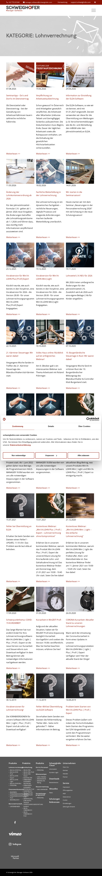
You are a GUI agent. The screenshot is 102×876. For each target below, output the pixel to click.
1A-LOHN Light (14, 780)
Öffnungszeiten (68, 790)
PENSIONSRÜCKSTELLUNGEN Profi (15, 797)
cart (95, 2)
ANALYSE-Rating (41, 781)
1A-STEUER (28, 793)
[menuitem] (92, 10)
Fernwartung (62, 2)
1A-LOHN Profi (14, 773)
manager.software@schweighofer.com (38, 2)
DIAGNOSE (41, 779)
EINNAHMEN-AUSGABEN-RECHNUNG (28, 781)
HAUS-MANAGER (42, 789)
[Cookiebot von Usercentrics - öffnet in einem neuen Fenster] (88, 419)
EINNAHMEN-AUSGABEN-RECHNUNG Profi (29, 787)
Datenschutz (67, 797)
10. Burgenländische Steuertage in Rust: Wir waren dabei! (80, 356)
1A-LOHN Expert (14, 777)
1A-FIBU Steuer (27, 775)
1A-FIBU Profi (29, 772)
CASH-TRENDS (41, 777)
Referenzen (54, 802)
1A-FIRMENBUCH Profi (28, 814)
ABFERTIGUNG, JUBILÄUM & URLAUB (28, 800)
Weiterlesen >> (13, 153)
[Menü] (92, 10)
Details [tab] (51, 426)
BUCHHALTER (28, 778)
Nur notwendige (19, 455)
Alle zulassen (83, 455)
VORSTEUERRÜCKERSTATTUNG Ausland (29, 805)
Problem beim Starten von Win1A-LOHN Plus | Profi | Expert (78, 710)
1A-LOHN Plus (15, 770)
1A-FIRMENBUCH (28, 809)
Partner (65, 777)
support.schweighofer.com (81, 2)
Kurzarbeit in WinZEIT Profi (48, 619)
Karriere (65, 770)
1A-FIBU (27, 770)
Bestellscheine (53, 782)
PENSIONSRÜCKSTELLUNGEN (15, 794)
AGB (64, 793)
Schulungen (54, 799)
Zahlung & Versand (69, 807)
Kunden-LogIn (53, 772)
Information (53, 769)
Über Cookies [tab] (84, 426)
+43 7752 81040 (14, 2)
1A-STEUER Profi (28, 796)
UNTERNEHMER (15, 806)
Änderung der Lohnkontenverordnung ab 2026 (19, 195)
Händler (65, 774)
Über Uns (66, 767)
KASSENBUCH (28, 791)
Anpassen (49, 455)
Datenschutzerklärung (20, 445)
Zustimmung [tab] (17, 426)
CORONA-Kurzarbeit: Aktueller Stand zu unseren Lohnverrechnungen (80, 623)
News (51, 793)
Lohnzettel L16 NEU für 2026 (79, 275)
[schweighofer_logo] (23, 10)
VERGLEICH (14, 800)
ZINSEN (13, 792)
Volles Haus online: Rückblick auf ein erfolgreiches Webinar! (49, 356)
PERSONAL (13, 785)
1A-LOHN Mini (15, 783)
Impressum (66, 787)
